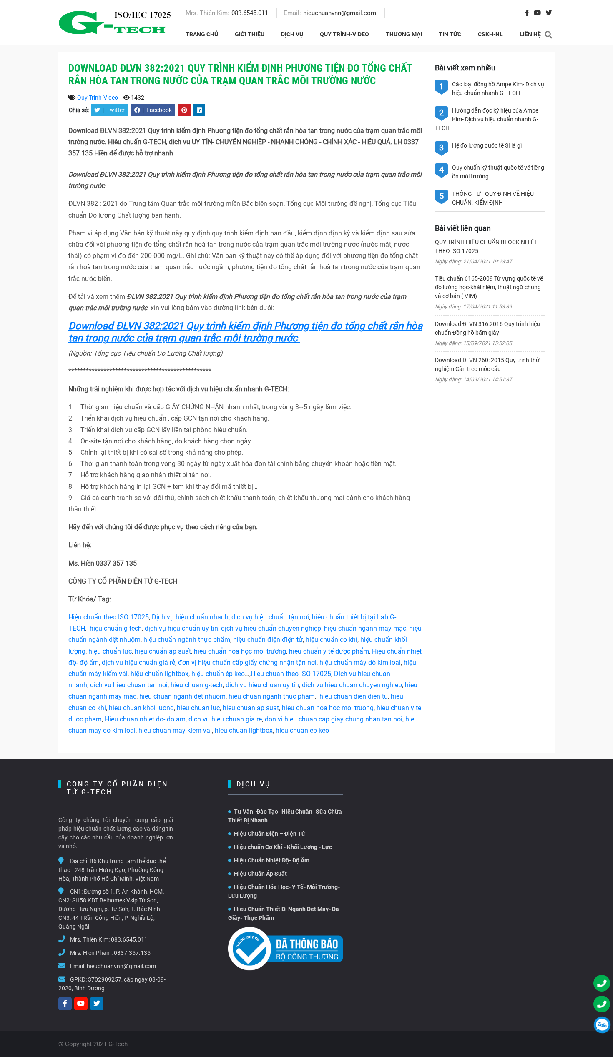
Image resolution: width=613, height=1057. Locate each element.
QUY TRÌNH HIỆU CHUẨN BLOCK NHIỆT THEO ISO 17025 (486, 246)
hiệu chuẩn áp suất (163, 651)
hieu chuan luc (198, 708)
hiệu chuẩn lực (110, 651)
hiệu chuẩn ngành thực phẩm (186, 640)
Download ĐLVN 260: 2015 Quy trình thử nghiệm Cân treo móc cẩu (487, 364)
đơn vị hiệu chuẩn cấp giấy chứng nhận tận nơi (247, 662)
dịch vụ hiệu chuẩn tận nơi (270, 617)
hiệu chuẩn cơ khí (331, 640)
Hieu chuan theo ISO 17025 (291, 674)
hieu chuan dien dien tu (353, 696)
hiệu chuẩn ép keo (218, 674)
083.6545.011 (249, 13)
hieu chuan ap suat (251, 708)
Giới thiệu (249, 34)
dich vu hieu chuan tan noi (129, 685)
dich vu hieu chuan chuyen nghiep (352, 685)
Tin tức (450, 34)
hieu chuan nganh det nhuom (182, 696)
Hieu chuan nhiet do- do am (145, 719)
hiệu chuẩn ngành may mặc (365, 628)
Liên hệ (530, 34)
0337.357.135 (132, 952)
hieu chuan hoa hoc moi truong (328, 708)
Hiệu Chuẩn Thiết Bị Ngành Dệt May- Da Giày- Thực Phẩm (283, 913)
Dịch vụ (292, 34)
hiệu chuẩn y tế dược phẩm (329, 651)
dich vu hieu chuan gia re (225, 719)
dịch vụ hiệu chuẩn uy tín (181, 628)
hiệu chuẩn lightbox (159, 674)
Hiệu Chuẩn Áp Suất (260, 873)
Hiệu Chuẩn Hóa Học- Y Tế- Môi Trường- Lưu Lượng (284, 891)
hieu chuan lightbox (244, 730)
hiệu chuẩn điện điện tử (268, 640)
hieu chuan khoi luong (141, 708)
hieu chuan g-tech (197, 685)
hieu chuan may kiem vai (175, 730)
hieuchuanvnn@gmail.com (339, 13)
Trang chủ (202, 34)
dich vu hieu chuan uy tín (262, 685)
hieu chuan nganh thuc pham (272, 696)
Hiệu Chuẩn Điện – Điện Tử (269, 833)
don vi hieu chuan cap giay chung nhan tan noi (333, 719)
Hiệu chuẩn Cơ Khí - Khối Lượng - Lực (283, 847)
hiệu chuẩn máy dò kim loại (360, 662)
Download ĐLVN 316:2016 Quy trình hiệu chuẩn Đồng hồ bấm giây (487, 328)
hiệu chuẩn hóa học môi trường (240, 651)
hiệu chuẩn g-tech (116, 628)
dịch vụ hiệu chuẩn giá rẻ (138, 662)
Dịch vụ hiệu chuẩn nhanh (190, 617)
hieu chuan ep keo (302, 730)
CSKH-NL (490, 34)
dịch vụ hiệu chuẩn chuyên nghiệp (271, 628)
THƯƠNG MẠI (404, 34)
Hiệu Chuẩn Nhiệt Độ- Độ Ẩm (271, 860)
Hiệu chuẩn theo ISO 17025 (108, 617)
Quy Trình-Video (344, 34)
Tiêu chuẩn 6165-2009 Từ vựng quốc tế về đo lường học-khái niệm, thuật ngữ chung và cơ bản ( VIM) (489, 287)
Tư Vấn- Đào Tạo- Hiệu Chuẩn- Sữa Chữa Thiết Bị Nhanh (285, 816)
